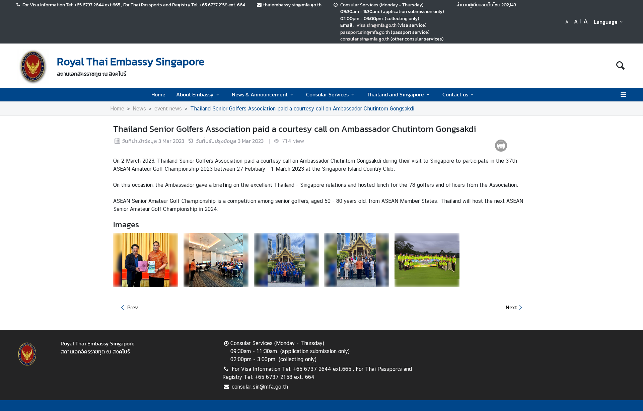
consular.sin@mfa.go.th (364, 38)
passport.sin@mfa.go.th (365, 32)
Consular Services (327, 94)
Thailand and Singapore (395, 94)
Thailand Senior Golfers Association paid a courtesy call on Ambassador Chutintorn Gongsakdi (302, 108)
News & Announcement (260, 94)
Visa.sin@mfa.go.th (376, 25)
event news (168, 108)
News (139, 108)
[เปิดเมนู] (623, 94)
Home (158, 94)
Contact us (455, 94)
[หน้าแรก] (32, 66)
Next (511, 307)
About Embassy (195, 94)
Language (606, 22)
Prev (132, 307)
